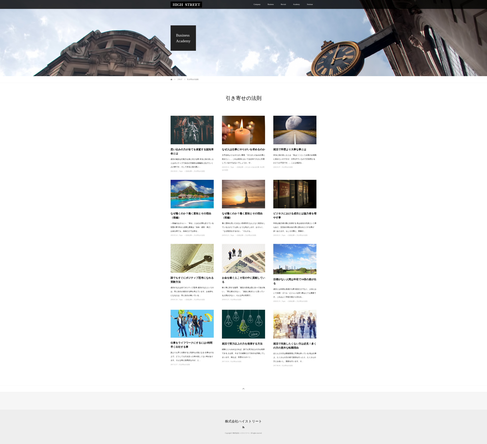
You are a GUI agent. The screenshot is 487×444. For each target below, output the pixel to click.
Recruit (283, 4)
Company (257, 4)
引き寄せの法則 (199, 171)
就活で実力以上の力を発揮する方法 (242, 343)
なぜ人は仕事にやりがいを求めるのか (243, 149)
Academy (296, 4)
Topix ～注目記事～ (186, 171)
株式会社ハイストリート (243, 421)
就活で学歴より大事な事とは (289, 149)
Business (271, 4)
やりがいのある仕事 (252, 167)
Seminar (310, 4)
